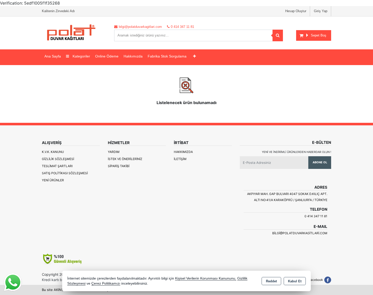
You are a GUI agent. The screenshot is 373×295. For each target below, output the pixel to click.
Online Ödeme (106, 56)
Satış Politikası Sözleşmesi (65, 173)
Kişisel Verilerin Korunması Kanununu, (205, 278)
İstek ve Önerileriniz (125, 159)
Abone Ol (320, 162)
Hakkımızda (133, 56)
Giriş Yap (320, 11)
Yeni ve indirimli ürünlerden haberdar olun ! (296, 152)
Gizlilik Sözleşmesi (58, 159)
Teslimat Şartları (57, 166)
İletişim (180, 159)
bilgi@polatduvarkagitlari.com (299, 233)
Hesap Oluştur (295, 11)
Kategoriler (81, 56)
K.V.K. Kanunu (53, 152)
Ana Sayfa (52, 56)
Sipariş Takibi (118, 166)
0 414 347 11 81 (315, 216)
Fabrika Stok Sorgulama (167, 56)
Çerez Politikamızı (105, 283)
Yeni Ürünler (53, 180)
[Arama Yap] (278, 35)
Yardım (114, 152)
